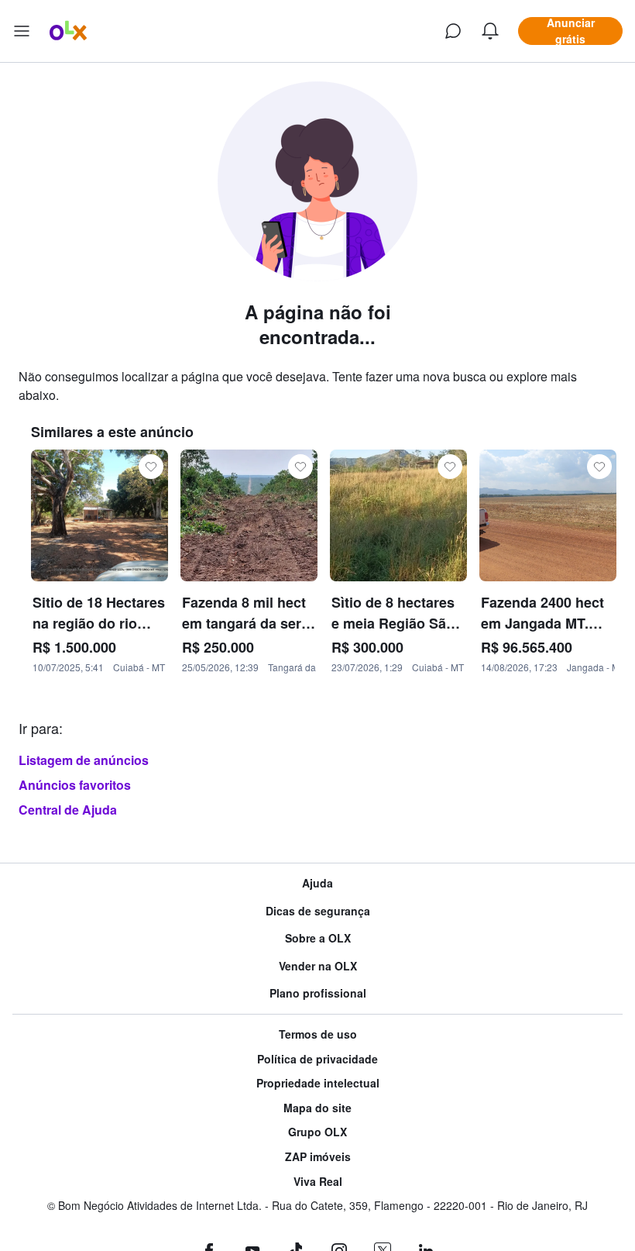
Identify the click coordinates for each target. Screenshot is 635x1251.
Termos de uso (318, 1034)
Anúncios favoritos (75, 785)
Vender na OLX (318, 966)
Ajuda (317, 883)
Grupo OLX (317, 1132)
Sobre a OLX (318, 938)
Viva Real (317, 1181)
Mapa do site (317, 1108)
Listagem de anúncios (84, 760)
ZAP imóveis (318, 1156)
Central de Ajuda (68, 809)
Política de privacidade (317, 1059)
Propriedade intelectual (317, 1083)
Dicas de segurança (318, 911)
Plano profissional (317, 993)
